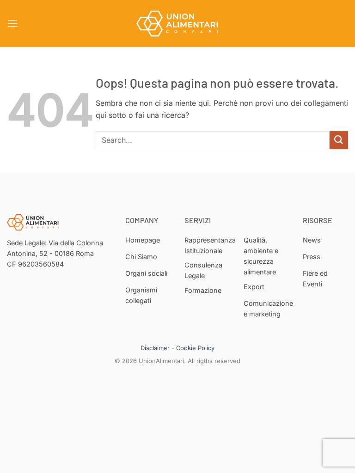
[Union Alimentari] (177, 23)
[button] (12, 23)
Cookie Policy (195, 348)
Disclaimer (155, 348)
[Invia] (339, 140)
